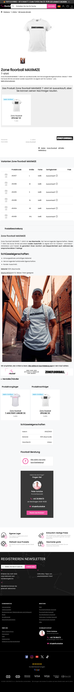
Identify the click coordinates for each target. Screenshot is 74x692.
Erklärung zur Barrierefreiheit (11, 641)
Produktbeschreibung (14, 228)
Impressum (5, 634)
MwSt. (3, 615)
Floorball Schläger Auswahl (47, 610)
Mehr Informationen (8, 81)
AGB (3, 636)
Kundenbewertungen (37, 667)
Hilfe (40, 622)
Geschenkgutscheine (8, 620)
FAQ (40, 607)
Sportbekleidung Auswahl (47, 615)
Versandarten (6, 607)
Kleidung (7, 12)
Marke (43, 148)
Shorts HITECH (6, 273)
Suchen (51, 6)
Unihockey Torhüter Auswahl (48, 617)
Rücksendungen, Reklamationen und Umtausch (17, 612)
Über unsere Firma (7, 631)
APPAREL (61, 148)
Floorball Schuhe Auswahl (47, 620)
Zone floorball (31, 142)
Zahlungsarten (6, 610)
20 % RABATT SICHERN (58, 2)
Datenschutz (6, 639)
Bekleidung (42, 150)
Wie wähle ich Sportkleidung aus (40, 366)
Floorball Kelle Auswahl (46, 612)
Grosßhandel (6, 617)
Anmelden (30, 567)
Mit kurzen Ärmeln (24, 12)
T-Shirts (14, 12)
